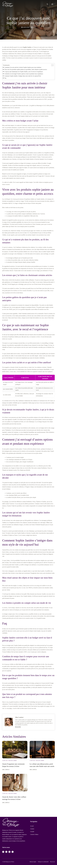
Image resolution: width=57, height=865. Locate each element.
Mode (34, 27)
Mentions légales (33, 861)
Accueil (32, 826)
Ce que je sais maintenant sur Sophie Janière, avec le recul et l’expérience (23, 71)
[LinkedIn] (9, 852)
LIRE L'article (5, 769)
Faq (5, 78)
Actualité (32, 831)
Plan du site (52, 861)
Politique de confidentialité (43, 861)
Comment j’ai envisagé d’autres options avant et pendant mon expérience (23, 73)
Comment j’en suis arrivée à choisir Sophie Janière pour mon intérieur (22, 67)
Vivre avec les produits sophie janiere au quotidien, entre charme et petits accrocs (25, 69)
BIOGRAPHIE (18, 726)
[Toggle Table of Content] (51, 65)
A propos (32, 828)
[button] (47, 4)
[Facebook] (3, 852)
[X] (13, 852)
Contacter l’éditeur (34, 834)
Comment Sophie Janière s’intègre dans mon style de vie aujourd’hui (22, 76)
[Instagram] (6, 852)
